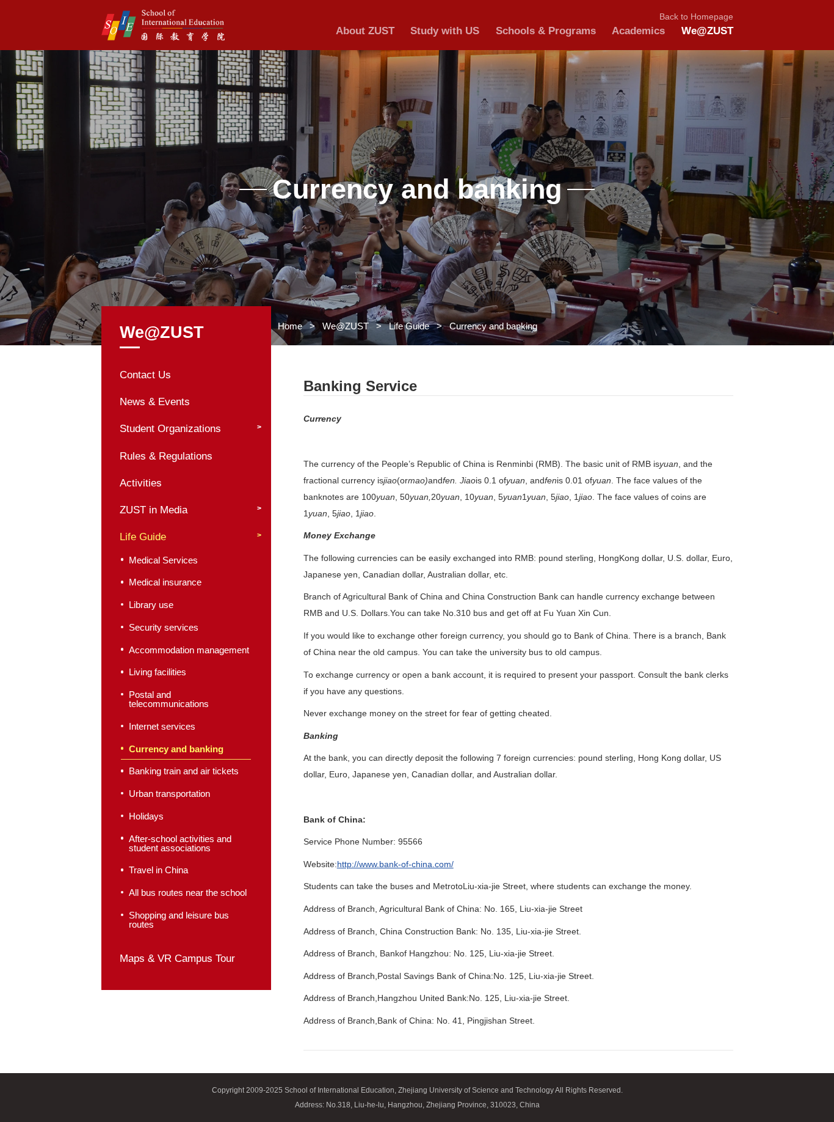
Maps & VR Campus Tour (177, 958)
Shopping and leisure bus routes (179, 920)
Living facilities (157, 672)
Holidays (146, 816)
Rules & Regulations (166, 456)
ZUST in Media (153, 510)
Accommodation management (189, 650)
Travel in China (158, 870)
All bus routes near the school (188, 893)
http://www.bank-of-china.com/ (395, 864)
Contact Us (145, 375)
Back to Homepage (696, 16)
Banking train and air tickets (184, 771)
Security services (163, 627)
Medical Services (163, 560)
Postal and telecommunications (169, 699)
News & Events (155, 402)
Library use (151, 605)
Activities (141, 483)
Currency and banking (493, 326)
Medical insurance (165, 582)
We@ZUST (345, 326)
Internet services (162, 727)
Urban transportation (169, 794)
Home (290, 326)
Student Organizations (170, 429)
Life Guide (409, 326)
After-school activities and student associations (180, 843)
